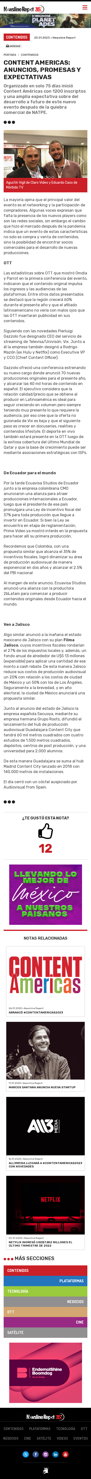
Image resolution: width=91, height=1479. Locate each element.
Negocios (75, 1301)
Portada (10, 54)
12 (45, 849)
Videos (62, 1438)
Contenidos (29, 54)
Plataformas (71, 1280)
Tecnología (17, 1291)
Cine (80, 1322)
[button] (10, 161)
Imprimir (14, 46)
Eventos (81, 1438)
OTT (10, 1312)
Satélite (15, 1332)
